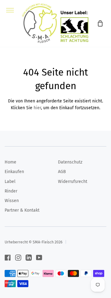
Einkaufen (14, 171)
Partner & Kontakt (22, 210)
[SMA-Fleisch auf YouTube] (39, 258)
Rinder (11, 191)
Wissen (12, 200)
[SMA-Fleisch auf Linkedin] (29, 258)
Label (10, 181)
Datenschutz (70, 162)
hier (37, 107)
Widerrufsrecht (72, 181)
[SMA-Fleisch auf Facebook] (8, 258)
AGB (62, 171)
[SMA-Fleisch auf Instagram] (18, 258)
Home (10, 162)
